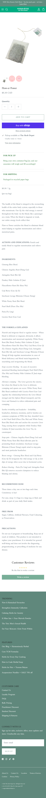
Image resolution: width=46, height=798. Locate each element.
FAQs (4, 699)
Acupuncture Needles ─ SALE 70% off (17, 672)
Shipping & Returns (9, 715)
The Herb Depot (10, 784)
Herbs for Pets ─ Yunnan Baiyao (14, 667)
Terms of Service (35, 773)
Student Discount (9, 711)
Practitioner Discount (10, 707)
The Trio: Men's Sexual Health (14, 623)
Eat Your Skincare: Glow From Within (17, 629)
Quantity (6, 101)
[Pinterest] (13, 759)
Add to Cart (23, 117)
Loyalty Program (8, 694)
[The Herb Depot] (23, 9)
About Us (5, 773)
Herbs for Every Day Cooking (14, 657)
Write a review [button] (23, 577)
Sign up (9, 751)
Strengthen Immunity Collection (14, 608)
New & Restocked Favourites (13, 602)
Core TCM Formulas (10, 652)
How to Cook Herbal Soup (12, 662)
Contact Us (6, 690)
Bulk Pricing (7, 703)
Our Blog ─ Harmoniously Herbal (15, 646)
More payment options (23, 131)
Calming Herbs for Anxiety (12, 613)
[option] (23, 43)
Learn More (23, 4)
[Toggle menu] (2, 9)
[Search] (7, 9)
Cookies (4, 776)
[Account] (38, 9)
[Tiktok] (10, 759)
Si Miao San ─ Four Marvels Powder (16, 618)
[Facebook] (3, 759)
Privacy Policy (14, 776)
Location (24, 773)
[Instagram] (6, 759)
